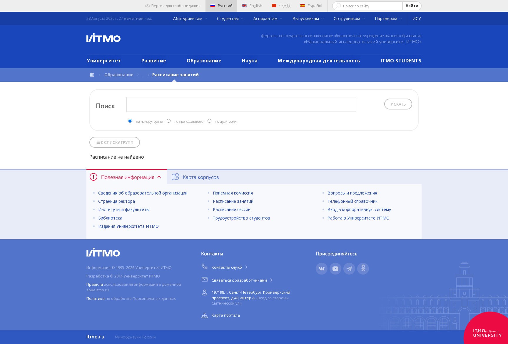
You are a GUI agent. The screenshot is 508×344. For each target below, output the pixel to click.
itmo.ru (95, 337)
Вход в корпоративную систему (359, 209)
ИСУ (416, 18)
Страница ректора (116, 201)
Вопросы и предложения (352, 193)
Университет (104, 60)
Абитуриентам (188, 18)
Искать (398, 104)
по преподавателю (189, 122)
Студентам (228, 18)
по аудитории (225, 122)
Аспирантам (266, 18)
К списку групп (116, 143)
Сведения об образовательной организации (143, 193)
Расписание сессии (231, 209)
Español (315, 5)
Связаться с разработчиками (240, 280)
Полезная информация (128, 177)
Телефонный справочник (352, 201)
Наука (250, 60)
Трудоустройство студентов (241, 218)
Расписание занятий (233, 201)
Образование (204, 60)
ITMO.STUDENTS (401, 60)
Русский (225, 5)
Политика (95, 298)
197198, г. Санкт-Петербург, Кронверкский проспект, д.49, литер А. (251, 298)
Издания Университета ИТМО (128, 226)
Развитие (153, 60)
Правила (94, 284)
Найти (412, 5)
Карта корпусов (200, 177)
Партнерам (386, 18)
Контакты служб (227, 267)
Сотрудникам (347, 18)
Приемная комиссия (233, 193)
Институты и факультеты (123, 209)
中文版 (285, 5)
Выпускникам (306, 18)
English (256, 5)
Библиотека (110, 218)
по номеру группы (149, 122)
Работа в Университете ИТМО (358, 218)
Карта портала (226, 315)
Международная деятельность (319, 60)
